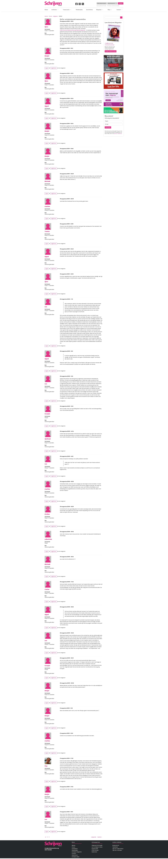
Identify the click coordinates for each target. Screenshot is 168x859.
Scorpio (47, 414)
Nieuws (73, 845)
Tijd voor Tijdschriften (117, 848)
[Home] (54, 3)
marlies (47, 206)
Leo (46, 307)
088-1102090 (48, 850)
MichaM (47, 181)
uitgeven (55, 16)
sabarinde (48, 539)
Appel (47, 106)
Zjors (46, 27)
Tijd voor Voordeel (117, 850)
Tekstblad (115, 847)
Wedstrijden (79, 9)
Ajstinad (48, 439)
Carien (47, 589)
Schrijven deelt (75, 857)
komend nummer (109, 45)
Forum (73, 847)
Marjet (47, 56)
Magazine (98, 9)
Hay (46, 766)
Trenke (47, 231)
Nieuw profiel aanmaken (101, 5)
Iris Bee (47, 514)
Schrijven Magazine (77, 852)
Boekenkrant (115, 845)
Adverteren (75, 855)
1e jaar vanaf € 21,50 (110, 51)
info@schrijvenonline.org (52, 848)
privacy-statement (118, 133)
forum (50, 16)
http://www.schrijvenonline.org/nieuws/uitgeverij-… (73, 30)
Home (46, 9)
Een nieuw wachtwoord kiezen (113, 5)
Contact (118, 9)
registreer (53, 68)
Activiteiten (89, 9)
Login (46, 68)
